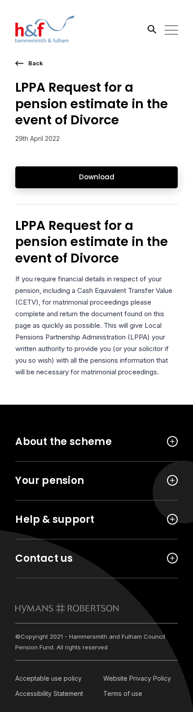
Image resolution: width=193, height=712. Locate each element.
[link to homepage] (67, 608)
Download (96, 177)
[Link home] (55, 29)
